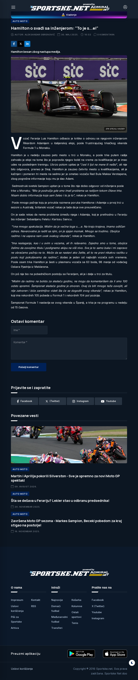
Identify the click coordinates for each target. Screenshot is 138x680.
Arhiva (15, 627)
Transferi (56, 627)
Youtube (97, 612)
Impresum (17, 600)
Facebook (98, 600)
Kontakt (35, 600)
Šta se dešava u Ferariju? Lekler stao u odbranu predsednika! (60, 500)
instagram (83, 401)
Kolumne (77, 606)
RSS (33, 606)
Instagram (98, 618)
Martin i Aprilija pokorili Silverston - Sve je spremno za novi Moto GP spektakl (65, 478)
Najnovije (57, 600)
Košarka (76, 600)
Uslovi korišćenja (22, 668)
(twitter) (55, 401)
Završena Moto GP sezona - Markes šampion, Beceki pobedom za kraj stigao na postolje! (66, 523)
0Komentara (106, 34)
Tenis (75, 623)
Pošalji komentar (29, 367)
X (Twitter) (98, 606)
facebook (26, 401)
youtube (111, 401)
